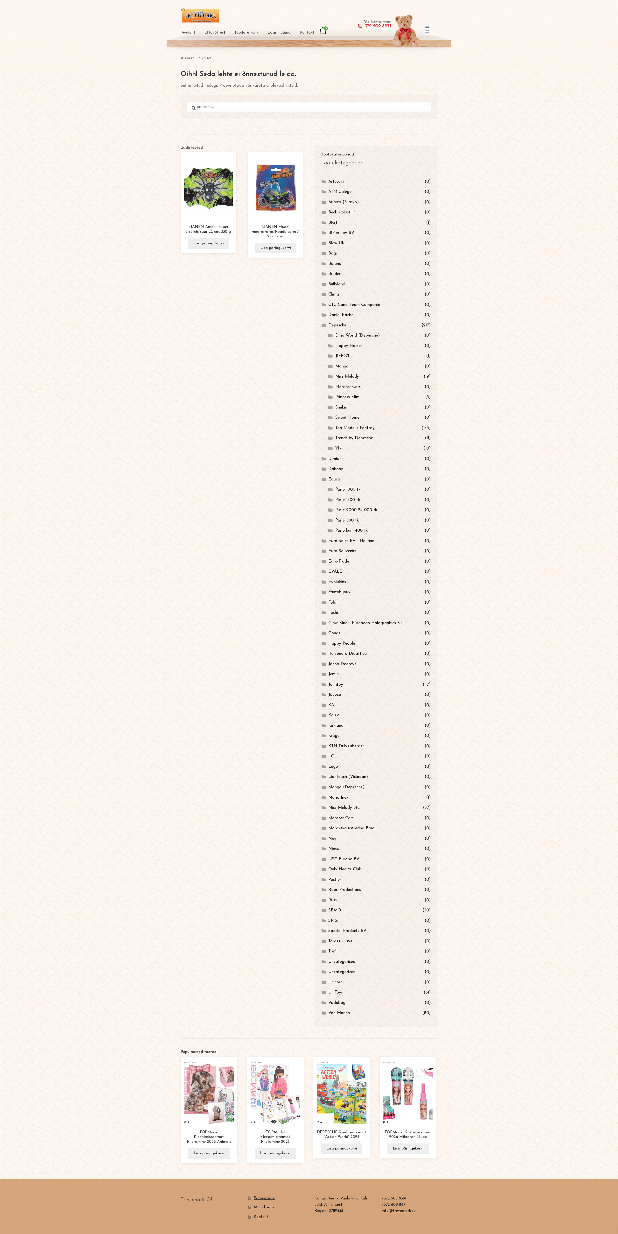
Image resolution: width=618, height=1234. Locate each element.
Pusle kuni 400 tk (351, 531)
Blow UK (336, 243)
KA (331, 705)
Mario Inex (338, 798)
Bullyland (336, 284)
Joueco (334, 695)
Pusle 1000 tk (347, 489)
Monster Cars (348, 387)
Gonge (334, 633)
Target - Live (340, 941)
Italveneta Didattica (347, 654)
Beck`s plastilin (342, 212)
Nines (333, 849)
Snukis (341, 407)
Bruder (334, 274)
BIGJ (332, 223)
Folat (333, 602)
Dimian (335, 459)
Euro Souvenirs (342, 551)
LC (331, 756)
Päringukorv (264, 1198)
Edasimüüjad (279, 33)
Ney (332, 839)
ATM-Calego (340, 192)
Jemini (334, 674)
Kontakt (307, 33)
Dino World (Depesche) (357, 335)
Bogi (332, 253)
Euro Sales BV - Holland (351, 541)
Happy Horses (348, 346)
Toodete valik (246, 33)
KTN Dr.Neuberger (346, 746)
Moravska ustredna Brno (351, 828)
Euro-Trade (338, 561)
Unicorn (335, 982)
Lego (333, 767)
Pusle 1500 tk (347, 500)
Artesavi (336, 182)
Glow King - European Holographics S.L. (366, 623)
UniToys (335, 992)
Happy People (341, 644)
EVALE (335, 572)
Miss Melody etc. (344, 808)
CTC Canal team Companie (354, 305)
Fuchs (333, 613)
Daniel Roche (340, 315)
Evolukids (337, 582)
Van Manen (339, 1013)
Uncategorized (342, 972)
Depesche (337, 325)
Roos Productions (344, 890)
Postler (334, 880)
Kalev (333, 715)
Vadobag (336, 1003)
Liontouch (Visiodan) (348, 777)
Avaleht (188, 33)
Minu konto (264, 1207)
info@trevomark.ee (398, 1211)
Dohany (335, 469)
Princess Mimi (347, 397)
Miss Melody (347, 376)
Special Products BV (347, 931)
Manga (342, 366)
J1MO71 (342, 356)
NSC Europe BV (343, 859)
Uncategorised (341, 962)
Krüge (333, 736)
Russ (332, 900)
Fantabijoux (339, 592)
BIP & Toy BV (341, 233)
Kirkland (336, 726)
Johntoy (335, 685)
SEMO (334, 910)
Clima (333, 294)
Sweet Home (347, 418)
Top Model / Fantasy (355, 428)
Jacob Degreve (342, 664)
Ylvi (338, 448)
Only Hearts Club (344, 869)
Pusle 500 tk (347, 520)
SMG (333, 921)
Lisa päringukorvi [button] (208, 243)
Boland (334, 264)
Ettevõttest (214, 33)
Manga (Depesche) (346, 787)
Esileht (190, 58)
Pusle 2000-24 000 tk (356, 510)
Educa (334, 479)
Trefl (332, 951)
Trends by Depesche (354, 438)
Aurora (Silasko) (343, 202)
